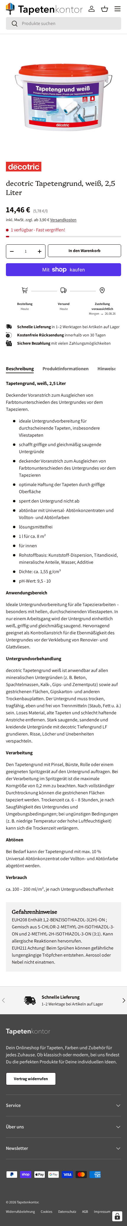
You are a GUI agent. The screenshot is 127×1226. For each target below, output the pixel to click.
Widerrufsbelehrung (20, 1211)
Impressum (102, 1211)
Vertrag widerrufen (31, 1078)
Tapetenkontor (27, 1202)
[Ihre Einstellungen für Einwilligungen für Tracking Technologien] (117, 1216)
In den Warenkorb (84, 250)
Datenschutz (67, 1211)
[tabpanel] (63, 636)
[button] (104, 8)
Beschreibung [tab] (20, 369)
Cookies (46, 1211)
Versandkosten (63, 219)
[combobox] (63, 23)
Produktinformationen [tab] (66, 369)
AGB (85, 1211)
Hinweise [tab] (106, 369)
